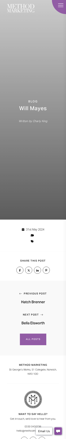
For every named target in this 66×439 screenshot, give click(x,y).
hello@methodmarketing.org (33, 431)
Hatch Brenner (33, 302)
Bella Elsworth (33, 323)
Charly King (40, 121)
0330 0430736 (33, 427)
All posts (33, 339)
